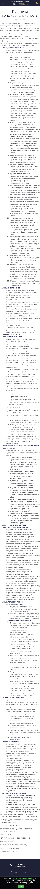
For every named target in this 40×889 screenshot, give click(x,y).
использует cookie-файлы (22, 878)
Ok (21, 886)
